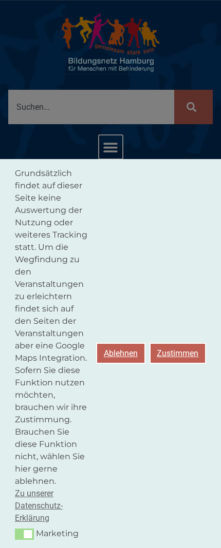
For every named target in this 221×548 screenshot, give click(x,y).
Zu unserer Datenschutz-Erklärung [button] (39, 505)
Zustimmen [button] (177, 353)
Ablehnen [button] (121, 353)
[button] (24, 534)
